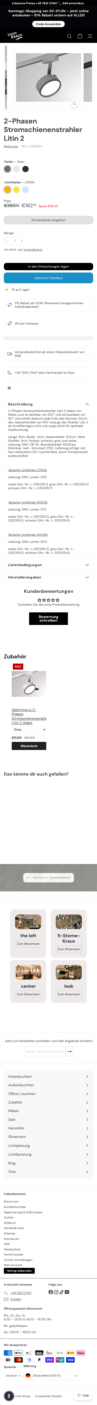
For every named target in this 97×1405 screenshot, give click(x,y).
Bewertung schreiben (48, 618)
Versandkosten (32, 249)
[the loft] (28, 922)
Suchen (9, 1217)
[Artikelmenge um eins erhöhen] (22, 241)
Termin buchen (13, 1254)
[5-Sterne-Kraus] (69, 922)
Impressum (11, 1239)
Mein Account (13, 1265)
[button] (9, 1396)
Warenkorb (29, 746)
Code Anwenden (48, 24)
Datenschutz (12, 1249)
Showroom (11, 1201)
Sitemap (9, 1233)
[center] (28, 972)
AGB (7, 1244)
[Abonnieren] (69, 1051)
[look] (69, 972)
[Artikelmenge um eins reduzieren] (7, 241)
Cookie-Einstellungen (18, 1260)
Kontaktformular (15, 1207)
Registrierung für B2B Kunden (23, 1212)
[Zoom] (74, 103)
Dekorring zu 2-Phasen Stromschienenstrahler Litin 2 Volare (29, 716)
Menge (9, 233)
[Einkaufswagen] (80, 36)
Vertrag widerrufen (19, 1271)
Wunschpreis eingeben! (49, 221)
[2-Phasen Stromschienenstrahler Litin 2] (32, 817)
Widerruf (10, 1223)
